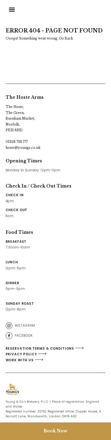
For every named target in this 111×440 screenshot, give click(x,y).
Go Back (66, 38)
